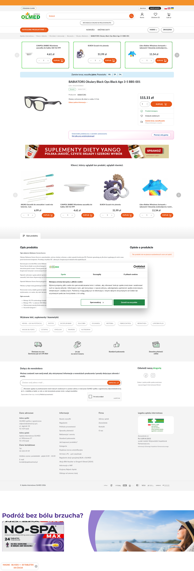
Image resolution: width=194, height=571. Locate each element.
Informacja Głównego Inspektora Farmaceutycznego (153, 446)
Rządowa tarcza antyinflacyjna (71, 450)
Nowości (90, 30)
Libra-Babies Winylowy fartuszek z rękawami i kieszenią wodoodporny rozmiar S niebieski (153, 47)
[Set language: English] (169, 8)
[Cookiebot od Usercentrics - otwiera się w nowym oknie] (135, 267)
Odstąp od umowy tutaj (68, 473)
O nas (101, 431)
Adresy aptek (104, 419)
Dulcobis (81, 323)
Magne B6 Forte (28, 329)
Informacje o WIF (66, 465)
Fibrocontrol (125, 323)
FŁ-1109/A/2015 (144, 439)
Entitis (51, 323)
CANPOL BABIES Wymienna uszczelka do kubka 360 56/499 (48, 47)
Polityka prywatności (67, 427)
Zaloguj (143, 8)
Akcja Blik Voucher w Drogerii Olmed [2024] (76, 462)
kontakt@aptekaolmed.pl (28, 462)
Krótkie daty (104, 30)
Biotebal (109, 323)
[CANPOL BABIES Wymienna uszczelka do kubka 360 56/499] (30, 54)
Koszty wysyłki (65, 419)
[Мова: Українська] (172, 8)
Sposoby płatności (66, 431)
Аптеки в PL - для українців (70, 454)
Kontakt (102, 427)
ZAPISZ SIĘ (112, 382)
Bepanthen (142, 323)
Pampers (71, 329)
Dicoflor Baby (66, 323)
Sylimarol (96, 323)
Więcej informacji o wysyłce (153, 123)
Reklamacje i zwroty (67, 434)
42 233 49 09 (24, 451)
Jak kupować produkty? (68, 442)
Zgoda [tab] (63, 274)
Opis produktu (32, 236)
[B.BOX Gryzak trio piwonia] (82, 54)
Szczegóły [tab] (97, 274)
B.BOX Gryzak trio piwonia (98, 46)
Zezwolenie (103, 423)
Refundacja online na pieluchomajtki (97, 23)
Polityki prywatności (46, 394)
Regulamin (63, 423)
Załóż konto (155, 8)
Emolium (58, 329)
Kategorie (63, 446)
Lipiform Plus (158, 323)
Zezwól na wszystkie (129, 302)
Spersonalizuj (95, 302)
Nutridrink (85, 329)
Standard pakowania (67, 438)
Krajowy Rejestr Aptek (68, 469)
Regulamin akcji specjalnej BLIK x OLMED (75, 458)
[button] (177, 55)
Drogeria (167, 30)
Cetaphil (44, 329)
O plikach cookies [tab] (131, 274)
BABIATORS (82, 89)
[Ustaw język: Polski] (165, 8)
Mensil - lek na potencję (32, 323)
